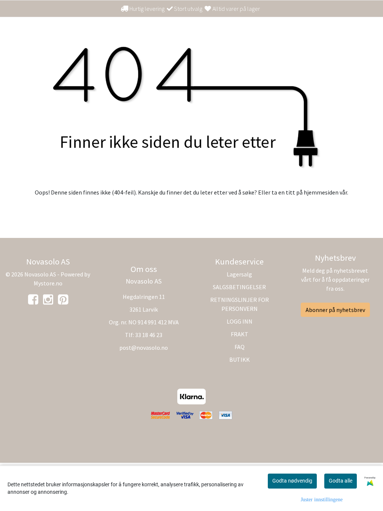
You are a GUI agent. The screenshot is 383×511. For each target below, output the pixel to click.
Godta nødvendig (292, 481)
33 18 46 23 (148, 335)
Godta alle (340, 481)
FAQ (240, 347)
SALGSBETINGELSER (239, 287)
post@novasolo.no (143, 347)
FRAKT (239, 334)
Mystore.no (48, 283)
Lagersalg (239, 274)
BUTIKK (239, 359)
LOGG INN (239, 321)
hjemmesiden (321, 192)
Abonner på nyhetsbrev (335, 309)
